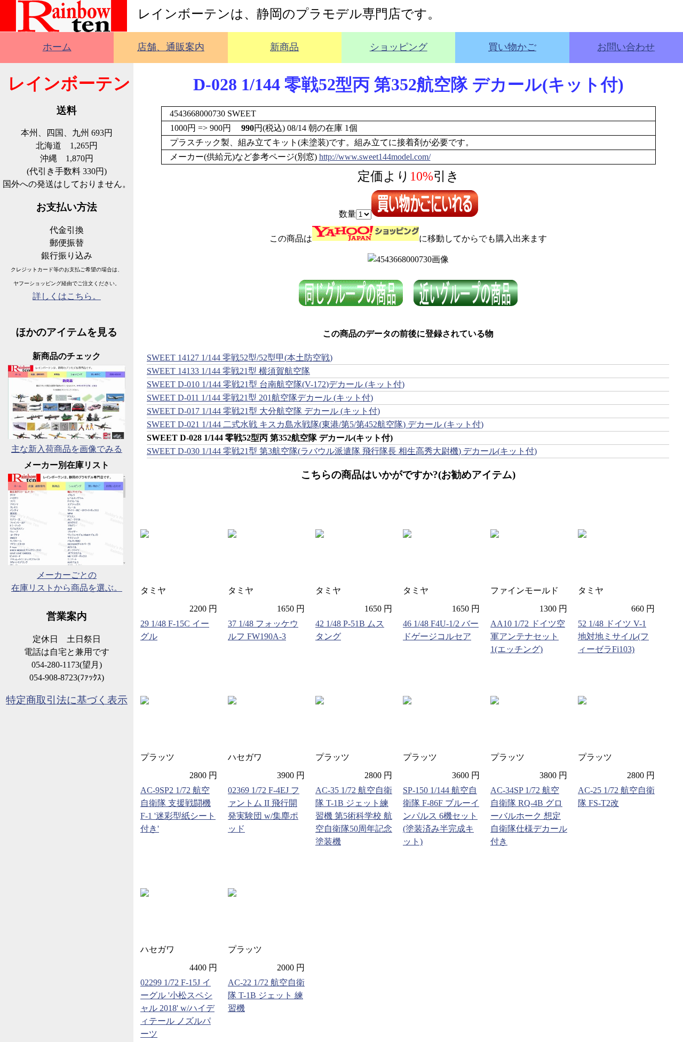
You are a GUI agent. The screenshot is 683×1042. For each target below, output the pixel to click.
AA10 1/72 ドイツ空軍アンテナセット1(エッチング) (527, 636)
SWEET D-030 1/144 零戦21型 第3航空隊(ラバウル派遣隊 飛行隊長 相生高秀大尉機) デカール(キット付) (342, 451)
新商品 (284, 47)
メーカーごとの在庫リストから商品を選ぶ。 (66, 581)
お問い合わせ (626, 47)
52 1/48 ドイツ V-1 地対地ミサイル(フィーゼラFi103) (613, 636)
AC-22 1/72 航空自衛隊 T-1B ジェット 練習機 (266, 995)
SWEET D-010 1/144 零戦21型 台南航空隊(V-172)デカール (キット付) (275, 384)
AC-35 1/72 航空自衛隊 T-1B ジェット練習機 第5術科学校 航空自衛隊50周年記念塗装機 (353, 816)
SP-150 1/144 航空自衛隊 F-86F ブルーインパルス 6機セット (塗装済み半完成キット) (441, 816)
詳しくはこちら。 (67, 296)
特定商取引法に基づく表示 (67, 700)
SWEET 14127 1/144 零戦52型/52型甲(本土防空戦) (239, 357)
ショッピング (398, 47)
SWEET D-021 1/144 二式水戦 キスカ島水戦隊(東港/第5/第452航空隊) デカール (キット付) (315, 424)
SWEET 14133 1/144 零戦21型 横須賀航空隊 (228, 370)
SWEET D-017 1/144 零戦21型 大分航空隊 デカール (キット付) (263, 411)
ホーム (57, 47)
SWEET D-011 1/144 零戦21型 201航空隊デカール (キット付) (260, 397)
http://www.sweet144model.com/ (375, 156)
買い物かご (512, 47)
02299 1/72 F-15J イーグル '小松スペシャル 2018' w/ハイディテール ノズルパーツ (177, 1008)
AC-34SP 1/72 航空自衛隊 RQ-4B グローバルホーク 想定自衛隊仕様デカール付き (528, 816)
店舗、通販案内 (170, 47)
